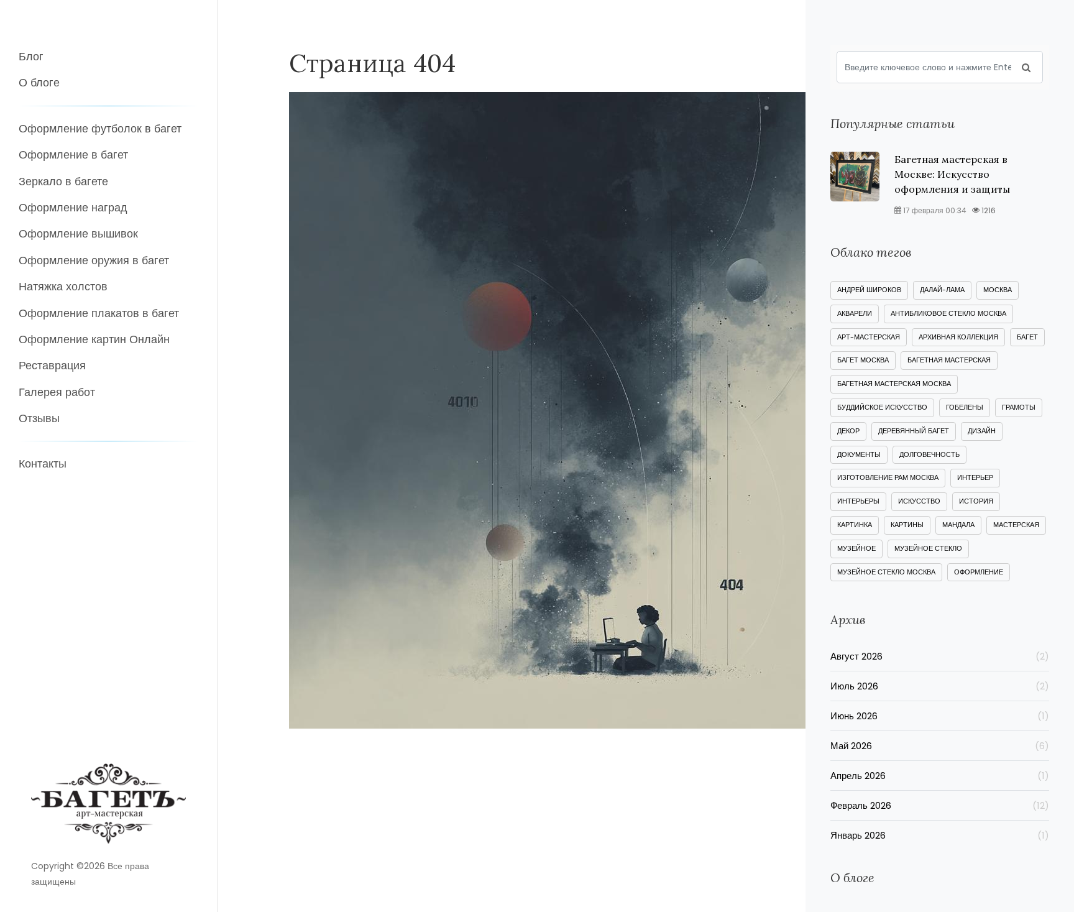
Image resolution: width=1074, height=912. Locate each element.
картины (907, 525)
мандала (958, 525)
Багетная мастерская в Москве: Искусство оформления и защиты (952, 174)
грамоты (1018, 407)
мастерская (1016, 525)
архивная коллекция (958, 337)
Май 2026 (939, 745)
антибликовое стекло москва (948, 313)
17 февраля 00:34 (933, 210)
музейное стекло (928, 548)
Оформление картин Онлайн (94, 339)
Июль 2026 (939, 686)
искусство (919, 501)
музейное (856, 548)
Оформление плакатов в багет (99, 313)
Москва (997, 290)
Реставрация (52, 365)
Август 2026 (939, 656)
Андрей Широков (869, 290)
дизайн (982, 431)
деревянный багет (913, 431)
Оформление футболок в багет (100, 128)
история (976, 501)
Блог (31, 56)
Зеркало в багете (63, 181)
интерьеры (858, 501)
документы (859, 454)
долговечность (929, 454)
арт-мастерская (868, 337)
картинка (854, 525)
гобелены (964, 407)
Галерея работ (57, 392)
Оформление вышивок (78, 233)
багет (1027, 337)
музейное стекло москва (886, 572)
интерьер (975, 477)
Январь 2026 (939, 835)
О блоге (39, 82)
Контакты (43, 463)
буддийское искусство (882, 407)
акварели (854, 313)
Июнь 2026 (939, 715)
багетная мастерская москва (894, 384)
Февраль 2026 (939, 805)
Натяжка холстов (63, 286)
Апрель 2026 (939, 775)
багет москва (863, 360)
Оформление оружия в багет (94, 260)
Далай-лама (942, 290)
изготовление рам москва (888, 477)
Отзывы (39, 418)
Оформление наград (73, 207)
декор (848, 431)
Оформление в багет (73, 154)
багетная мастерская (949, 360)
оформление (978, 572)
